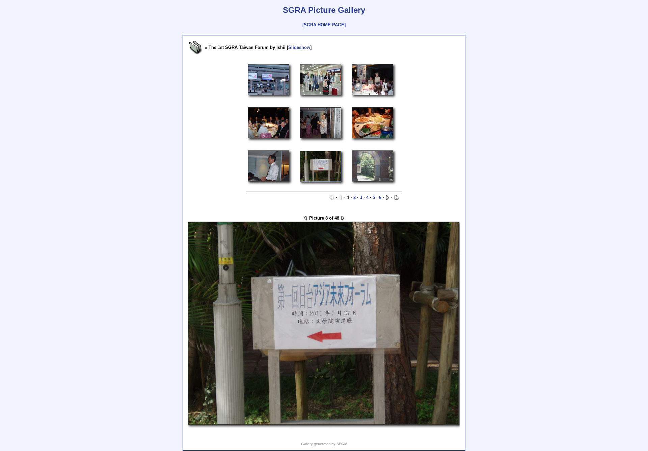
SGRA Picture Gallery (324, 10)
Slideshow (299, 47)
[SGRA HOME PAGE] (324, 24)
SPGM (341, 444)
